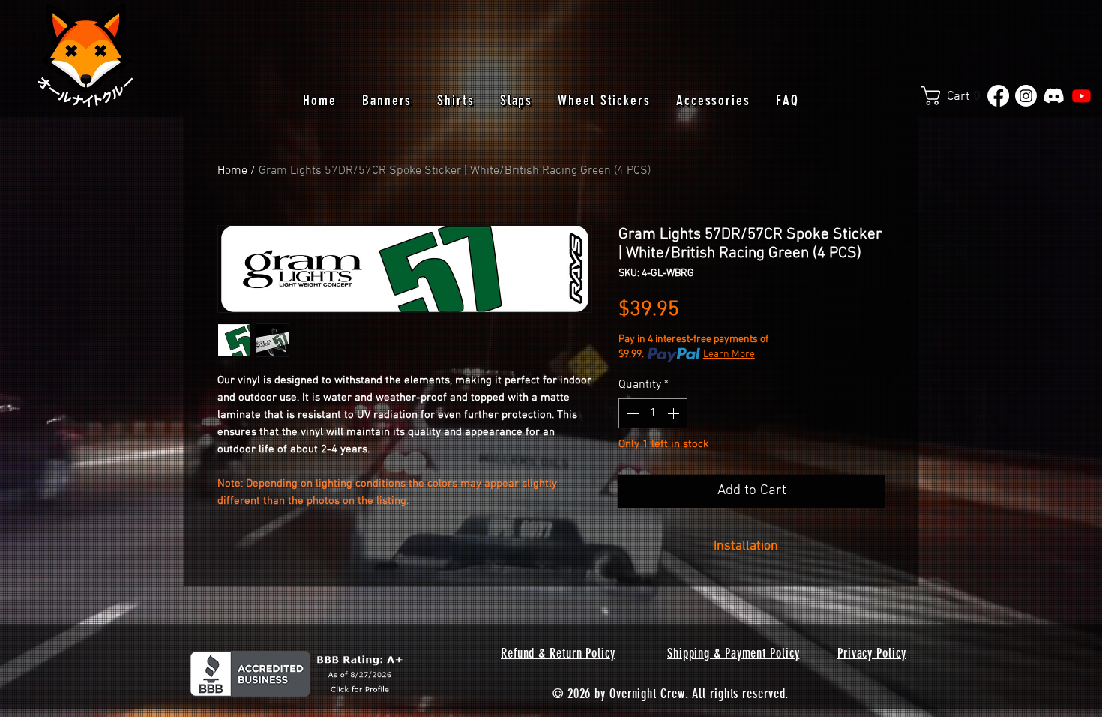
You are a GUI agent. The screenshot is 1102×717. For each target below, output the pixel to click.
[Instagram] (1026, 95)
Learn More (729, 354)
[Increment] (674, 413)
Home (232, 171)
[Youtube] (1081, 95)
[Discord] (1054, 95)
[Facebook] (998, 95)
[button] (956, 95)
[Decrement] (631, 413)
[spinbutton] (653, 413)
